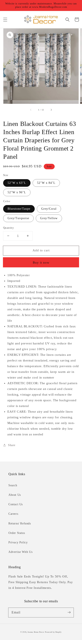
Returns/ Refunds (19, 523)
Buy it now (41, 262)
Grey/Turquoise (18, 218)
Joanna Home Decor (36, 632)
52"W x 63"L (17, 182)
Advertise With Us (20, 551)
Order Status (16, 533)
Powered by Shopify (53, 632)
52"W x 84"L (46, 182)
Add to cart (41, 250)
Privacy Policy (18, 542)
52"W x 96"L (17, 192)
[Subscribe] (69, 612)
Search (12, 485)
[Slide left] (31, 109)
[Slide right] (51, 109)
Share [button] (11, 445)
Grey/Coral (49, 208)
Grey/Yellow (49, 218)
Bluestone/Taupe (19, 208)
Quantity (8, 227)
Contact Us (15, 504)
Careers (13, 513)
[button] (5, 19)
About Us (14, 494)
